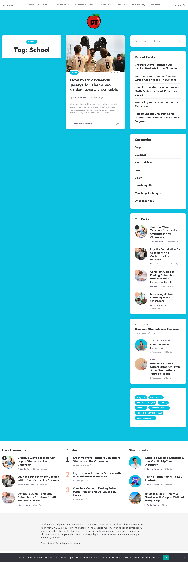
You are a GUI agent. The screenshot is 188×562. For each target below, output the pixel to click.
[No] (184, 557)
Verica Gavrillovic (158, 264)
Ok (166, 557)
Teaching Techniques (85, 4)
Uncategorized (144, 200)
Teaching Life (63, 4)
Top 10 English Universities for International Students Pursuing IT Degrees (158, 117)
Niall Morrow (156, 286)
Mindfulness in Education (159, 346)
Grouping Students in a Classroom (158, 329)
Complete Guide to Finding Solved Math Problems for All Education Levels (157, 91)
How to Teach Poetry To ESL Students (163, 478)
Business (140, 154)
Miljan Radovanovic (159, 305)
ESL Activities (45, 4)
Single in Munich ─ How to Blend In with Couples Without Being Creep (164, 497)
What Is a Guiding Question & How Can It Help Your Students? (164, 461)
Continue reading (82, 123)
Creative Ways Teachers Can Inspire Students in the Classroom (157, 66)
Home (31, 4)
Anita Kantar (80, 97)
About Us (106, 4)
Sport (74, 72)
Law (137, 170)
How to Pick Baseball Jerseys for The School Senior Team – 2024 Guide (94, 85)
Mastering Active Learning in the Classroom (156, 104)
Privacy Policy (138, 4)
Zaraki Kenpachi (154, 469)
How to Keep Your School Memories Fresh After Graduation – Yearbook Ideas (165, 368)
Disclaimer (155, 4)
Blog (138, 147)
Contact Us (121, 4)
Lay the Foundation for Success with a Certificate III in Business (155, 77)
